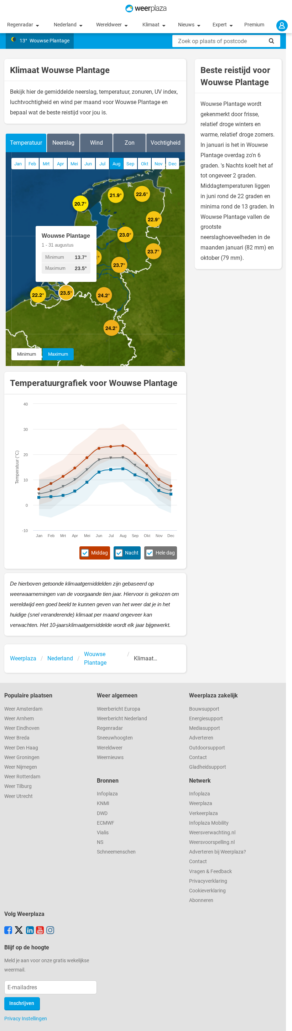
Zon (130, 142)
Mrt (46, 163)
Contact (198, 757)
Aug (116, 163)
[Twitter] (19, 931)
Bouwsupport (204, 709)
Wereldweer (109, 25)
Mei (74, 163)
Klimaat (151, 25)
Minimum (26, 354)
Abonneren (201, 900)
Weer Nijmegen (20, 767)
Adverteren (201, 738)
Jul (102, 163)
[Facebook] (8, 931)
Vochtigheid (166, 142)
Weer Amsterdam (23, 709)
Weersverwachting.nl (212, 833)
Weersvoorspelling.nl (212, 842)
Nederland (66, 25)
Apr (60, 163)
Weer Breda (17, 738)
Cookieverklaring (207, 891)
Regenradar (20, 25)
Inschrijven (21, 1003)
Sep (130, 163)
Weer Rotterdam (22, 777)
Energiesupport (206, 719)
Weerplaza (200, 803)
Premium (254, 25)
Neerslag (63, 142)
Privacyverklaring (208, 881)
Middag (99, 553)
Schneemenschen (116, 852)
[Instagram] (50, 931)
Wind (96, 142)
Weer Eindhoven (22, 728)
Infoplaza (107, 794)
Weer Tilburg (18, 786)
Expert (220, 25)
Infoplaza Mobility (209, 823)
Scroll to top (280, 1019)
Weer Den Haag (21, 748)
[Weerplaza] (146, 8)
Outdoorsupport (207, 748)
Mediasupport (204, 728)
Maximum (58, 354)
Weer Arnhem (19, 719)
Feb (32, 163)
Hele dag (165, 553)
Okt (144, 163)
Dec (172, 163)
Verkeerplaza (203, 813)
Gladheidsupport (207, 767)
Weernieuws (110, 757)
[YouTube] (40, 931)
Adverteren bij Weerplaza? (217, 852)
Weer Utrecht (18, 796)
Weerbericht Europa (118, 709)
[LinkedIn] (30, 931)
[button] (46, 303)
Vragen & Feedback (210, 871)
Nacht (132, 553)
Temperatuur (26, 142)
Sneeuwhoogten (115, 738)
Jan (18, 163)
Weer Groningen (22, 757)
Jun (88, 163)
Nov (158, 163)
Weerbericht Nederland (122, 719)
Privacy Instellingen (25, 1018)
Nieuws (186, 25)
